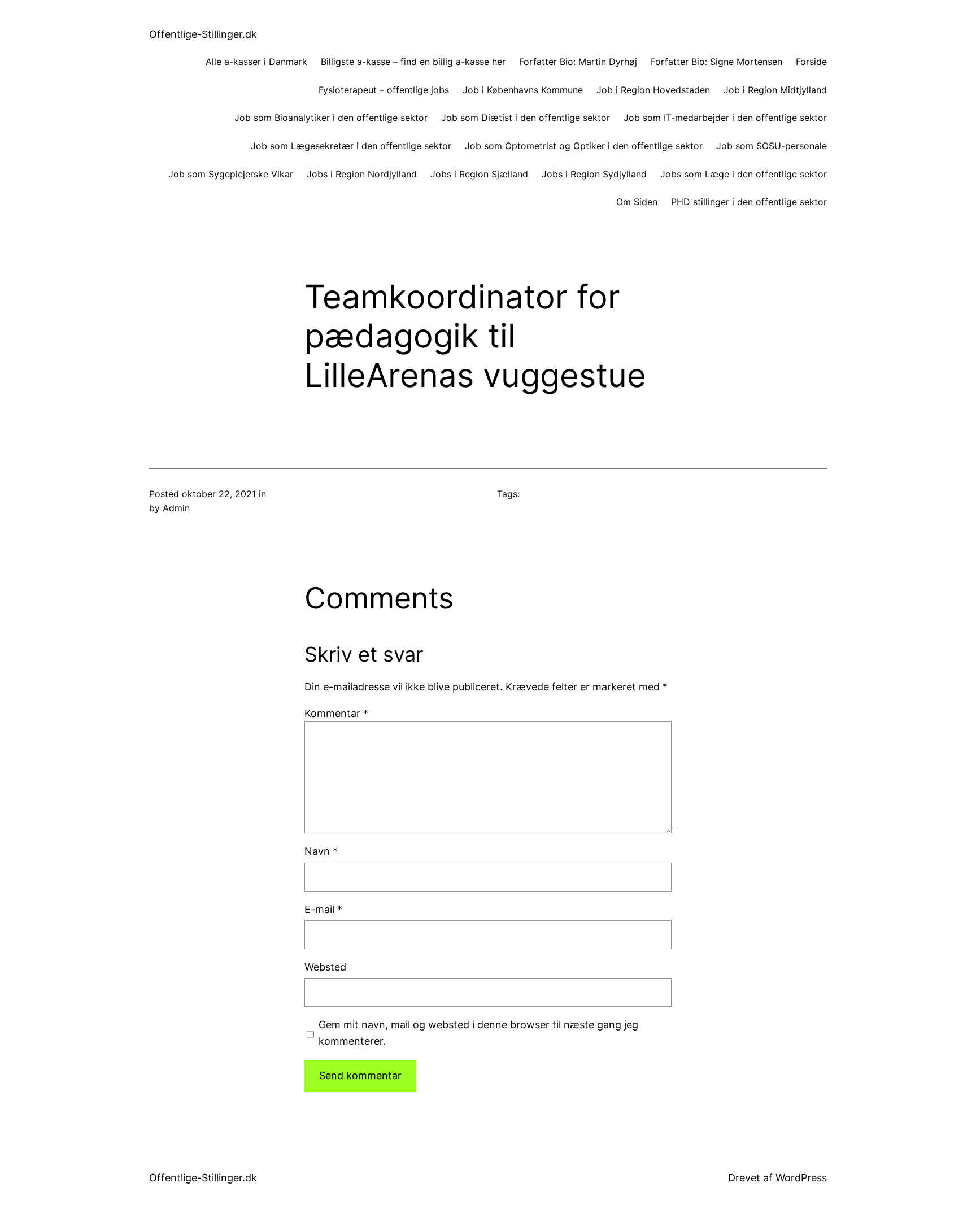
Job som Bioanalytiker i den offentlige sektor (331, 117)
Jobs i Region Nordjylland (362, 174)
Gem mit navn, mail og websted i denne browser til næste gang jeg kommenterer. (478, 1033)
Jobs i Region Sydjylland (594, 174)
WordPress (801, 1178)
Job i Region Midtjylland (775, 89)
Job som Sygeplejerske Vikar (230, 174)
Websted (325, 967)
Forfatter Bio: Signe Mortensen (716, 61)
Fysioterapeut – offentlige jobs (384, 89)
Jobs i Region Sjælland (479, 174)
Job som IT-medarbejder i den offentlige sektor (725, 117)
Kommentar (336, 713)
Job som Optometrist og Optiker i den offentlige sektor (584, 145)
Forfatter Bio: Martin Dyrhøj (578, 61)
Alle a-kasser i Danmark (256, 61)
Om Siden (636, 201)
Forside (811, 61)
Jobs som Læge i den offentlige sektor (743, 174)
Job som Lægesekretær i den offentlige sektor (351, 145)
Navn (321, 851)
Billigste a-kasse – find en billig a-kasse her (413, 61)
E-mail (323, 909)
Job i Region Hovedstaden (653, 89)
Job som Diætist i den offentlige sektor (525, 117)
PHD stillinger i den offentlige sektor (749, 201)
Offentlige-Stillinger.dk (203, 34)
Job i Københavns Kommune (523, 89)
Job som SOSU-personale (771, 145)
